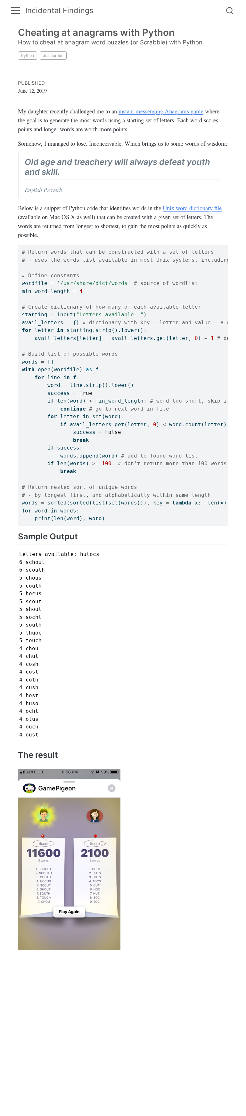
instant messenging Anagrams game (161, 111)
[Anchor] (66, 171)
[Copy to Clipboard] (224, 247)
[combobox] (230, 10)
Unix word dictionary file (192, 208)
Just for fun (53, 55)
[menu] (15, 10)
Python (27, 55)
